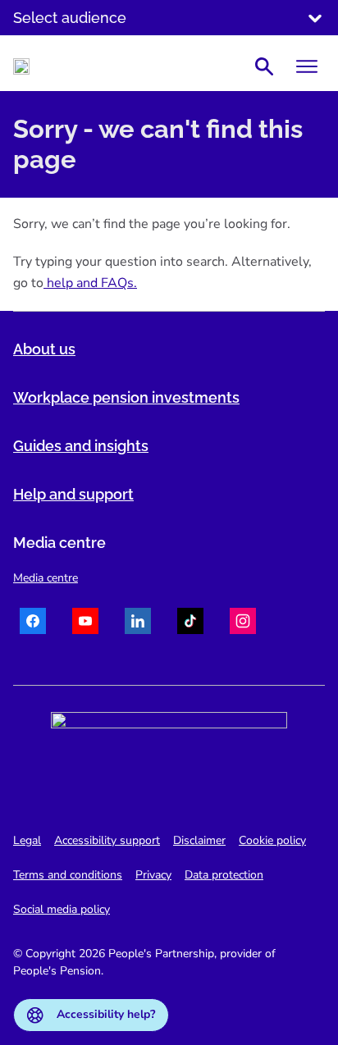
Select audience (69, 17)
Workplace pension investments (126, 397)
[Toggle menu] (307, 66)
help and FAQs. (90, 283)
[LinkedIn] (138, 623)
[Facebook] (33, 623)
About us (44, 349)
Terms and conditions (67, 875)
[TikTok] (190, 623)
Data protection (224, 875)
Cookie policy (272, 840)
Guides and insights (80, 445)
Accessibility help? (106, 1014)
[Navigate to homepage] (21, 66)
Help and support (73, 494)
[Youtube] (85, 623)
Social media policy (61, 909)
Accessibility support (107, 840)
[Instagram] (243, 623)
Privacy (153, 875)
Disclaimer (199, 840)
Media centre (45, 578)
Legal (27, 840)
